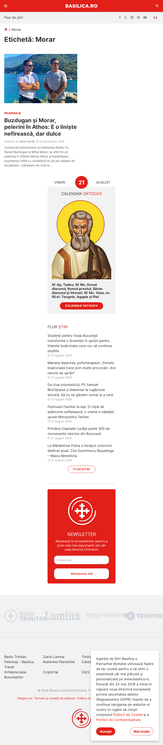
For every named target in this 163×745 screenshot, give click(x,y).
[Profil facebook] (120, 17)
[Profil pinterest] (138, 17)
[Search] (157, 6)
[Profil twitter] (125, 17)
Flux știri (81, 469)
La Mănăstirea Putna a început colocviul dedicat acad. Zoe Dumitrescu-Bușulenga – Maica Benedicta (81, 450)
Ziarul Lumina (53, 657)
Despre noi (24, 698)
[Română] (156, 17)
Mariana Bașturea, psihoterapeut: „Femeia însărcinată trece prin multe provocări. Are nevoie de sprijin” (81, 368)
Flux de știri (13, 17)
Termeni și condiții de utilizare (54, 698)
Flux (58, 327)
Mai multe (141, 731)
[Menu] (5, 6)
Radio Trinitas (15, 657)
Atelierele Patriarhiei (59, 662)
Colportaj (50, 672)
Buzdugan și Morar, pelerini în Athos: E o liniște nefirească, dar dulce (40, 127)
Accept (106, 731)
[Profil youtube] (145, 17)
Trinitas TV (90, 657)
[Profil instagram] (132, 17)
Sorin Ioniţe (27, 141)
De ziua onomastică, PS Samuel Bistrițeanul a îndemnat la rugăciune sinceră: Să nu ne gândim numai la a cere (80, 389)
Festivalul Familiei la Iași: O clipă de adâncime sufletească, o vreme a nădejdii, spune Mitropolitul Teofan (81, 412)
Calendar (81, 193)
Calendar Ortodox (81, 305)
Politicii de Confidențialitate (118, 720)
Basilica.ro (81, 6)
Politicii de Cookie (127, 715)
